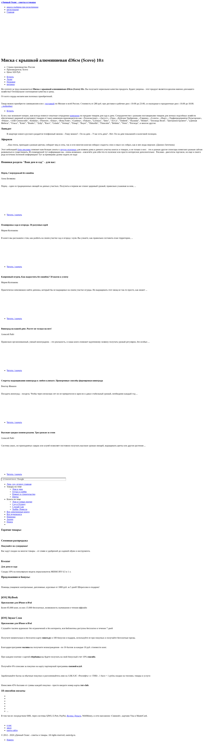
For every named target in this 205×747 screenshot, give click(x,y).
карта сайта (12, 730)
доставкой (50, 103)
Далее (9, 79)
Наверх (10, 740)
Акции (10, 519)
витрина (11, 84)
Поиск (10, 522)
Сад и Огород (18, 504)
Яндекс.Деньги (74, 716)
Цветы (15, 497)
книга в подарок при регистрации (22, 7)
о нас (9, 725)
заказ (9, 728)
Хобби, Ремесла (19, 509)
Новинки (11, 517)
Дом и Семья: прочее (22, 502)
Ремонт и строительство (23, 494)
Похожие (11, 82)
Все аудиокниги (14, 514)
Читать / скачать (14, 215)
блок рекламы (24, 149)
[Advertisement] (72, 35)
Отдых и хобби (19, 492)
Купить (10, 77)
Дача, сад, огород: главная (19, 484)
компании (74, 115)
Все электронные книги (18, 512)
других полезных (68, 149)
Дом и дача (17, 489)
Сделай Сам (18, 507)
